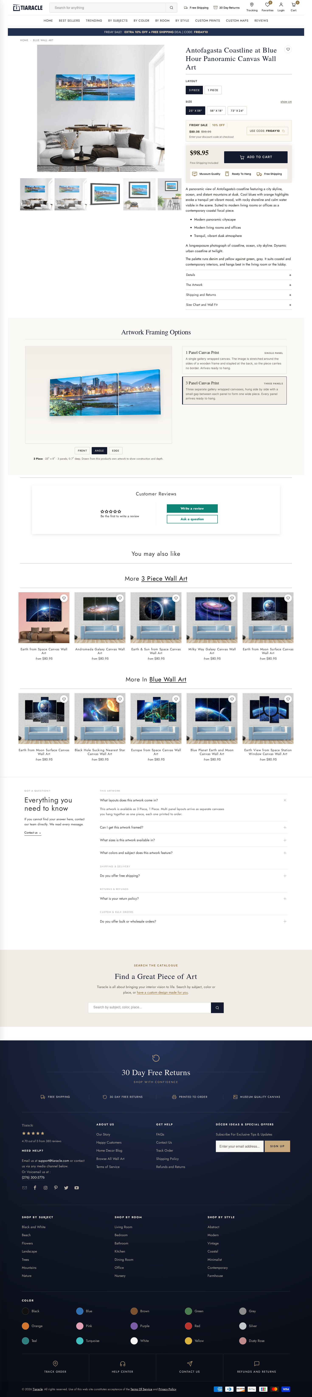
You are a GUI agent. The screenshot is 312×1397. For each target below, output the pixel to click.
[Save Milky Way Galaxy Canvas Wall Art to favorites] (232, 598)
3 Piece (194, 90)
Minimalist (215, 1259)
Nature (26, 1275)
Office (119, 1267)
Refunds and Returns (170, 1166)
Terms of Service (107, 1166)
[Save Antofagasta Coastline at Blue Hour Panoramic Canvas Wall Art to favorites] (288, 49)
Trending (94, 20)
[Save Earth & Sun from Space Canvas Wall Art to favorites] (176, 598)
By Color (141, 20)
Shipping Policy (167, 1158)
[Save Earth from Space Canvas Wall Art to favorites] (64, 598)
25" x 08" (195, 110)
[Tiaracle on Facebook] (35, 1188)
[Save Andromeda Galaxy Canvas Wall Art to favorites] (120, 598)
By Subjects (118, 20)
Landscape (29, 1251)
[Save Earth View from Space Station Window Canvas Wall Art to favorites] (288, 699)
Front (82, 450)
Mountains (29, 1267)
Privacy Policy (167, 1389)
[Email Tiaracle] (25, 1188)
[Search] (171, 7)
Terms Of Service (141, 1389)
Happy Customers (108, 1142)
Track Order (164, 1150)
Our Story (103, 1134)
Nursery (120, 1275)
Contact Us (164, 1142)
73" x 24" (237, 110)
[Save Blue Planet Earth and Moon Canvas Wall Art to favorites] (232, 699)
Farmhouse (215, 1275)
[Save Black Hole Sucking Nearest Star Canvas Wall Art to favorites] (120, 699)
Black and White (33, 1227)
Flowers (27, 1243)
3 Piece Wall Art (164, 578)
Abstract (213, 1227)
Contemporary (218, 1267)
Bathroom (121, 1243)
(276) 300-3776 (33, 1177)
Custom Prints (207, 20)
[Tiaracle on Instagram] (45, 1188)
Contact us (32, 832)
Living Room (123, 1227)
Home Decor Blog (109, 1150)
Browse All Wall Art (110, 1158)
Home (48, 20)
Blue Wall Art (43, 40)
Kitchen (120, 1251)
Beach (26, 1235)
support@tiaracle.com (53, 1160)
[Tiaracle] (28, 7)
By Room (162, 20)
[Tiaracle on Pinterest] (56, 1188)
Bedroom (121, 1235)
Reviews (261, 20)
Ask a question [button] (192, 519)
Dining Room (124, 1259)
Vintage (213, 1243)
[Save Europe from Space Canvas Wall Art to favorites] (176, 699)
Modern (213, 1235)
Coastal (213, 1251)
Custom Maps (237, 20)
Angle (99, 450)
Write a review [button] (192, 508)
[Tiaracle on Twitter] (66, 1188)
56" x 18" (216, 110)
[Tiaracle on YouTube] (77, 1188)
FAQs (160, 1134)
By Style (182, 20)
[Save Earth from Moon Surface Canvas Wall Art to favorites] (288, 598)
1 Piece (213, 90)
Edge (115, 450)
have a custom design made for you (162, 992)
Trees (25, 1259)
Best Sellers (69, 20)
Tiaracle (37, 1389)
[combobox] (108, 7)
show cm (286, 101)
